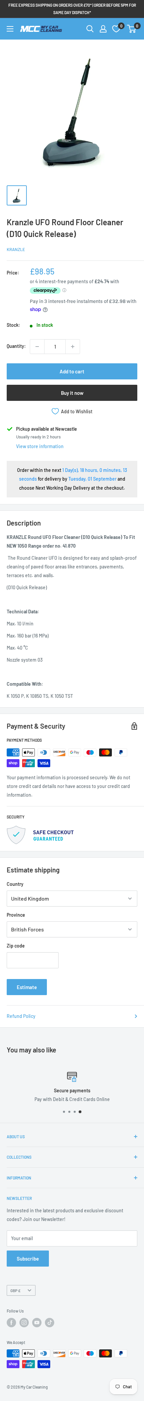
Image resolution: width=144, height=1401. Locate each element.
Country (15, 884)
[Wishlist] (116, 29)
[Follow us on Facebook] (11, 1322)
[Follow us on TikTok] (49, 1322)
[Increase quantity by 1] (73, 347)
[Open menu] (10, 29)
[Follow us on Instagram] (24, 1322)
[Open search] (90, 29)
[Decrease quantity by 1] (37, 347)
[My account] (103, 29)
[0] (132, 29)
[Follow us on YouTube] (37, 1322)
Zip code (16, 946)
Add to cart (72, 371)
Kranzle (16, 249)
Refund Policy (21, 1016)
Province (16, 915)
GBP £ (15, 1290)
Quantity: (16, 346)
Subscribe (28, 1259)
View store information (40, 446)
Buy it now (72, 393)
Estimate (27, 987)
